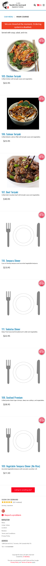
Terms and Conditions (8, 533)
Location (4, 527)
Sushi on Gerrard (10, 500)
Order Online (6, 525)
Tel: (7, 546)
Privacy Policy (6, 536)
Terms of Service (27, 562)
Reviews (4, 530)
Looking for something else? (23, 490)
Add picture (42, 41)
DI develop (26, 556)
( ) (40, 5)
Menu (3, 522)
